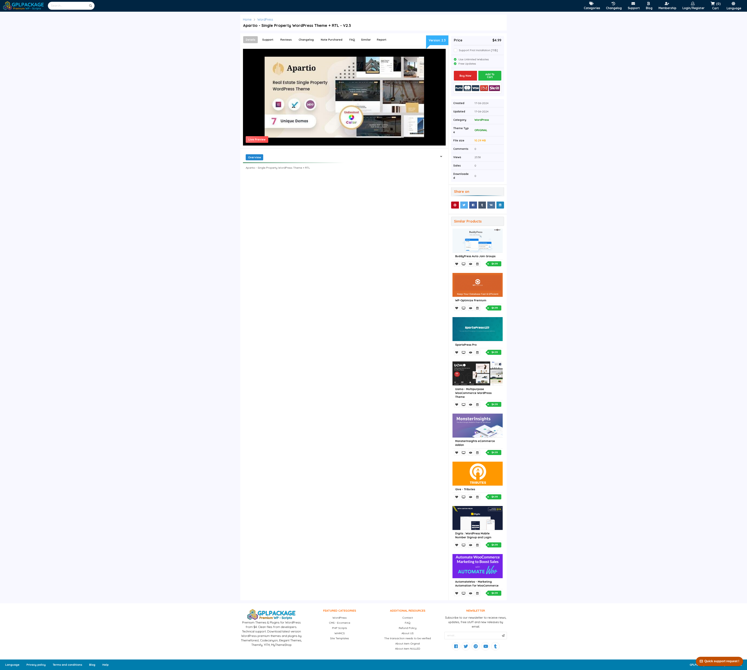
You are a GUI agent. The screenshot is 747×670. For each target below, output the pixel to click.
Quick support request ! (721, 661)
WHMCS (339, 633)
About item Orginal (407, 643)
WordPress (265, 19)
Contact (407, 617)
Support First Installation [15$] (478, 50)
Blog (92, 664)
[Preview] (464, 264)
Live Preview (257, 139)
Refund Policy (407, 628)
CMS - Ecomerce (339, 622)
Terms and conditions (67, 664)
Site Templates (339, 638)
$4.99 (495, 263)
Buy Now (465, 75)
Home (247, 19)
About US (408, 633)
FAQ (407, 622)
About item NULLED (407, 648)
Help (105, 664)
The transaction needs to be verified (407, 638)
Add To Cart (489, 76)
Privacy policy (36, 664)
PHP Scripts (339, 628)
